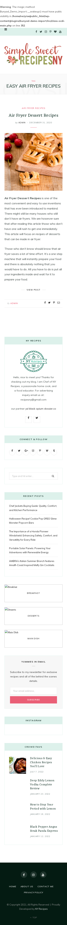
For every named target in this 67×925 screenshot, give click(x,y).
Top (34, 917)
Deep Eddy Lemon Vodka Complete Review (42, 784)
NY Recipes (41, 908)
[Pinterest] (54, 302)
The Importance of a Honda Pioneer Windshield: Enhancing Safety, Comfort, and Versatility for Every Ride (33, 535)
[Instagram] (33, 874)
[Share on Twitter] (49, 302)
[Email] (58, 302)
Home (12, 886)
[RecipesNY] (33, 54)
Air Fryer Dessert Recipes (33, 115)
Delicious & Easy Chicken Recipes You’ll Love (41, 762)
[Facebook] (24, 874)
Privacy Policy (33, 892)
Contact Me (45, 886)
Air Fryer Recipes (33, 108)
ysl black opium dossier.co (40, 408)
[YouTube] (43, 874)
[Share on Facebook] (45, 302)
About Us (27, 886)
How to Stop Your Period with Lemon (43, 806)
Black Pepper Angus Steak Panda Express (44, 828)
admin (22, 122)
